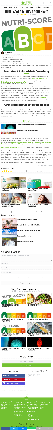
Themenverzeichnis (44, 405)
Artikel (15, 7)
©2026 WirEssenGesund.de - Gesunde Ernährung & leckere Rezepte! (26, 426)
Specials (32, 7)
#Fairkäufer (46, 7)
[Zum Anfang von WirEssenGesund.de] (26, 395)
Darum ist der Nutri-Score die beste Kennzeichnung (12, 59)
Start (5, 7)
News (10, 7)
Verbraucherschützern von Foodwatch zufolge (14, 81)
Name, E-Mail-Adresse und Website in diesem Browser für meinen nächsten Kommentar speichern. (23, 277)
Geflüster (39, 7)
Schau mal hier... (40, 162)
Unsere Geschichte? (5, 404)
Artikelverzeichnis (44, 404)
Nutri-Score (26, 121)
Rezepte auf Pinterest (11, 380)
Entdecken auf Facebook (11, 376)
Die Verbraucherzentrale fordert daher (12, 147)
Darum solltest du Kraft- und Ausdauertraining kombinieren (32, 411)
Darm (28, 418)
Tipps (26, 7)
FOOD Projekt (5, 405)
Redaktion (3, 408)
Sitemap (42, 407)
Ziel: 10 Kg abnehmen (18, 415)
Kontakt (2, 410)
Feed (41, 408)
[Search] (50, 3)
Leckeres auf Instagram (11, 383)
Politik (38, 375)
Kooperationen (4, 407)
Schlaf (28, 414)
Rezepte (21, 7)
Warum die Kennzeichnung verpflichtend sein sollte (12, 61)
